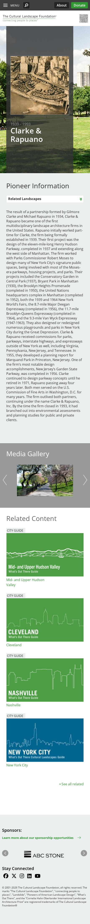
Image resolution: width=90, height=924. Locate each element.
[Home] (29, 18)
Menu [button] (14, 5)
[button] (26, 5)
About (62, 5)
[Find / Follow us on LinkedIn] (29, 876)
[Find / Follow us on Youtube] (37, 876)
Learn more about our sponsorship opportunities (37, 838)
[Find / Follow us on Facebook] (5, 876)
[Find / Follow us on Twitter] (14, 876)
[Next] (85, 480)
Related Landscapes (24, 198)
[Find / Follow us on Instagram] (22, 876)
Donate (79, 5)
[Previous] (5, 480)
